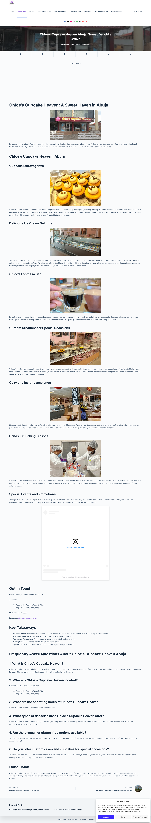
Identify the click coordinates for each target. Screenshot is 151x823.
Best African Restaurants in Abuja (68, 810)
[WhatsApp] (77, 21)
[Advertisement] (75, 81)
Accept (106, 817)
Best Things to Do (44, 11)
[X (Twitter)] (68, 21)
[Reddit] (109, 54)
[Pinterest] (86, 21)
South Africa (76, 11)
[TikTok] (74, 21)
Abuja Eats (22, 11)
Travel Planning (60, 11)
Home (12, 11)
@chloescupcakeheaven (27, 618)
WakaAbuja (75, 819)
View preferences (140, 817)
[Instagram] (71, 21)
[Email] (80, 21)
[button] (147, 801)
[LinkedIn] (87, 54)
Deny (123, 817)
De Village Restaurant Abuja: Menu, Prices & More (29, 810)
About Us (87, 11)
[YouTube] (83, 21)
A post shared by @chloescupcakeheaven (75, 577)
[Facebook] (65, 21)
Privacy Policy (116, 11)
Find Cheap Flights (101, 11)
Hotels (31, 11)
